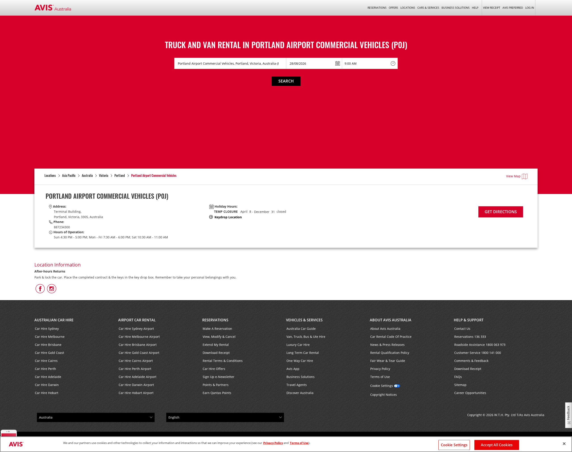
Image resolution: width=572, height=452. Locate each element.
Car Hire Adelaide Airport (137, 377)
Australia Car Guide (301, 328)
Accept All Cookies (497, 444)
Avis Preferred (513, 8)
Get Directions (501, 211)
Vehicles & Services (304, 320)
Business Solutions (300, 377)
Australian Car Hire (54, 320)
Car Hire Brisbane (48, 345)
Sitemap (460, 385)
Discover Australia (299, 393)
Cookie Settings (381, 386)
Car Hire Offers (214, 369)
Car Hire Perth (45, 369)
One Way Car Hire (299, 361)
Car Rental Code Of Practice (391, 336)
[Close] (564, 444)
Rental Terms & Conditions (223, 361)
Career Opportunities (470, 393)
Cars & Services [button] (428, 8)
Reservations (215, 320)
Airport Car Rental (137, 320)
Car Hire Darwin (47, 385)
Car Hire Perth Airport (135, 369)
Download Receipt (216, 353)
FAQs (458, 377)
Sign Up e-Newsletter (218, 377)
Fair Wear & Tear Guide (387, 361)
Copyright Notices (383, 394)
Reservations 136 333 (470, 336)
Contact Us (462, 328)
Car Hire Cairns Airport (136, 361)
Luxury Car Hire (298, 345)
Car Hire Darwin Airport (136, 385)
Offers (393, 8)
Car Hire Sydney (47, 328)
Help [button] (475, 8)
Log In (529, 8)
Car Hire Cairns (46, 361)
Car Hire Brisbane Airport (138, 345)
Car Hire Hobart (46, 393)
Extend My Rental (216, 345)
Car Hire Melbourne (50, 336)
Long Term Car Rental (302, 353)
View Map (513, 176)
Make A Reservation (217, 328)
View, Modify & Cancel (219, 336)
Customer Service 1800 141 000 (477, 353)
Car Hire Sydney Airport (136, 328)
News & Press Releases (387, 345)
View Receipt (491, 8)
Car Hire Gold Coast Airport (139, 353)
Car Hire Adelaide (48, 377)
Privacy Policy (380, 369)
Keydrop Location (228, 217)
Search (286, 81)
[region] (286, 444)
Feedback (568, 413)
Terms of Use (380, 377)
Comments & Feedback (471, 361)
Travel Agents (296, 385)
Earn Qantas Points (217, 393)
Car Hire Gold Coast (49, 353)
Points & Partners (216, 385)
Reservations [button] (377, 8)
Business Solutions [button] (456, 8)
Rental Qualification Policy (389, 353)
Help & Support (469, 320)
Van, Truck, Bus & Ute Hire (305, 336)
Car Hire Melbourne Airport (139, 336)
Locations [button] (407, 8)
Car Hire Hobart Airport (136, 393)
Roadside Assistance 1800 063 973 (479, 345)
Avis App (292, 369)
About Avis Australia (390, 320)
